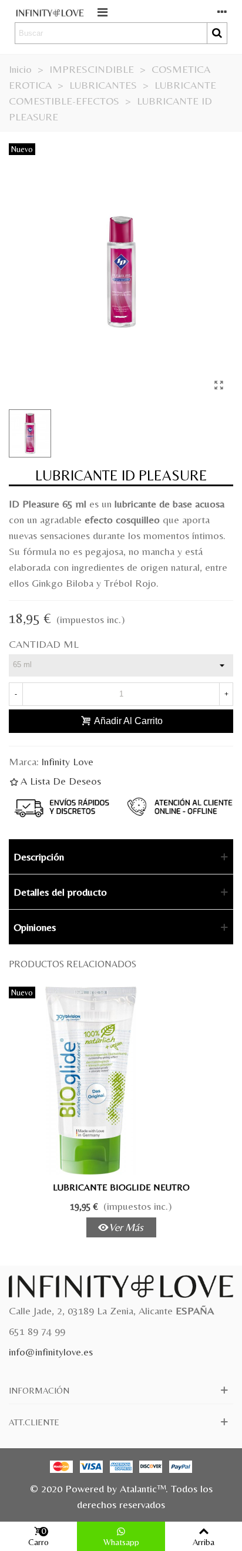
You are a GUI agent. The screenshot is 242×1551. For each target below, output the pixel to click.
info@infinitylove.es (51, 1351)
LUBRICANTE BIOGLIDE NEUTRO (121, 1187)
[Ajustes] (222, 11)
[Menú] (102, 11)
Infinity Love (67, 761)
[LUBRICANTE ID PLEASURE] (218, 385)
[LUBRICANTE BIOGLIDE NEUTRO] (121, 1081)
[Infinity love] (50, 11)
